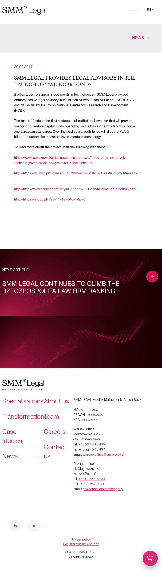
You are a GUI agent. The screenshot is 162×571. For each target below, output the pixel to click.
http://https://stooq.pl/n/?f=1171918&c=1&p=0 (49, 200)
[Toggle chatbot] (150, 558)
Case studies (12, 437)
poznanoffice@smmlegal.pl (103, 489)
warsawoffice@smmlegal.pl (103, 455)
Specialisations (22, 402)
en (149, 10)
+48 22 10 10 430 (91, 445)
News (138, 38)
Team (51, 417)
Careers (54, 432)
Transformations (24, 417)
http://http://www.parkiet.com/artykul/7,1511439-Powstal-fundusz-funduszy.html (75, 189)
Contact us (55, 452)
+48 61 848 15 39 (91, 479)
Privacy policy (81, 540)
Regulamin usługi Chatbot (81, 544)
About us (56, 402)
